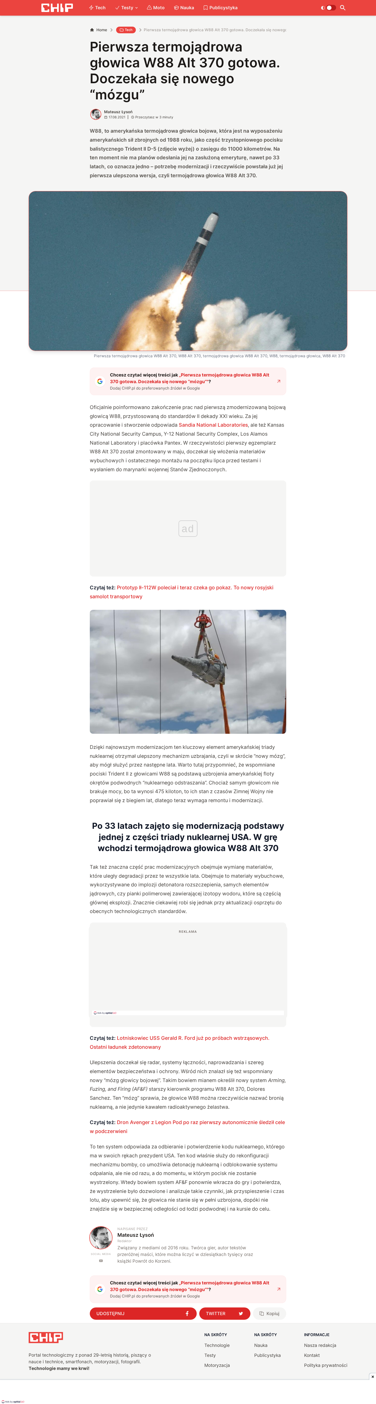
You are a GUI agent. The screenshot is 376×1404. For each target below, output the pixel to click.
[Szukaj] (342, 7)
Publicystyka (223, 7)
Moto (159, 7)
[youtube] (101, 1261)
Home (101, 29)
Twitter (215, 1313)
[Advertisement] (188, 972)
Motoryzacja (217, 1365)
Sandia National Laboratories (213, 425)
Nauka (187, 7)
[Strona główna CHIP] (57, 7)
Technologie (217, 1345)
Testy (127, 7)
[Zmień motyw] (328, 8)
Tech (100, 7)
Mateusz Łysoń (118, 112)
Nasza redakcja (320, 1345)
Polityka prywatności (325, 1365)
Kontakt (312, 1355)
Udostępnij (110, 1313)
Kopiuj (273, 1313)
